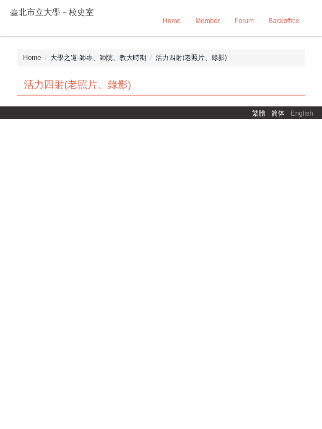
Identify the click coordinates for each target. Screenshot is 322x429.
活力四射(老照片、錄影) (191, 57)
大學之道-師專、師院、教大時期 (98, 57)
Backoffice (283, 20)
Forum (244, 20)
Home (172, 20)
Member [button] (207, 20)
